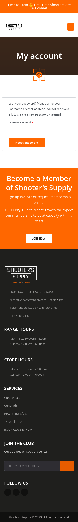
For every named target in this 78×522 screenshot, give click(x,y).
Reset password (26, 142)
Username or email (26, 122)
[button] (70, 27)
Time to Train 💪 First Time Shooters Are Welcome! (39, 6)
